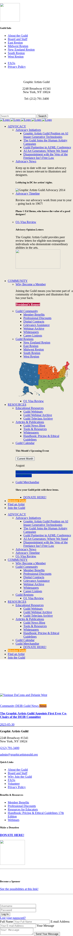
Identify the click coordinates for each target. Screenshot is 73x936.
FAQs (11, 63)
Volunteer (14, 783)
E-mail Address (60, 921)
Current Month (25, 458)
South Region (16, 53)
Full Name (6, 921)
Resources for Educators (23, 809)
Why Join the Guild (20, 776)
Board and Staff (17, 39)
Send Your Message (47, 934)
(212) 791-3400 (9, 748)
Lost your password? (13, 918)
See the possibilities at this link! (19, 889)
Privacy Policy (17, 66)
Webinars (13, 820)
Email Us (5, 105)
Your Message (45, 925)
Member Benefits (18, 802)
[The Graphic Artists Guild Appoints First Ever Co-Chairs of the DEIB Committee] (23, 695)
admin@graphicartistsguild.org (19, 754)
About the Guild (18, 35)
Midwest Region (18, 46)
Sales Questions (9, 112)
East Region (15, 42)
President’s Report (28, 304)
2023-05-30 (7, 724)
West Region (16, 56)
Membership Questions (14, 108)
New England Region (21, 49)
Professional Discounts (22, 806)
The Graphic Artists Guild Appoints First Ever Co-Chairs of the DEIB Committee (33, 715)
